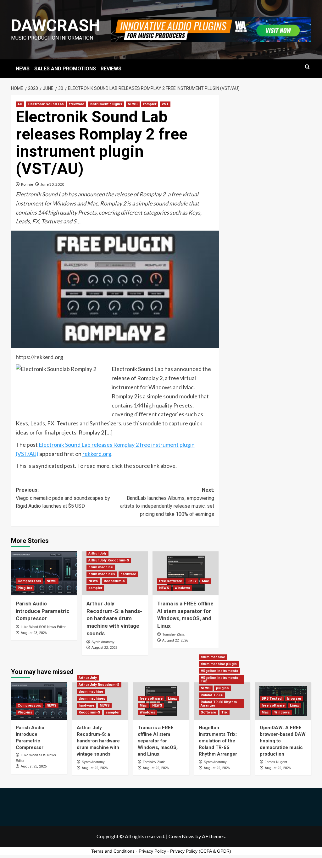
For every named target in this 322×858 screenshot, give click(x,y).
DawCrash (55, 25)
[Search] (307, 67)
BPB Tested (272, 699)
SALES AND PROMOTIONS (65, 69)
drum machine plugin (219, 664)
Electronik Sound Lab (46, 104)
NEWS (23, 69)
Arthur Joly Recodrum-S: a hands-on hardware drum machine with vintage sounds (114, 618)
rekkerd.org (96, 453)
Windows (182, 588)
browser (294, 699)
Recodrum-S (114, 581)
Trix (224, 712)
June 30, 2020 (52, 184)
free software (170, 581)
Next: (167, 502)
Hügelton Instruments (219, 671)
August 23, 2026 (34, 633)
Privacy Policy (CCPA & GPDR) (200, 851)
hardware (128, 574)
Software (208, 712)
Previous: (63, 498)
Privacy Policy (152, 851)
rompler (149, 104)
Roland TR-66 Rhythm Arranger (219, 704)
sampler (95, 588)
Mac (205, 581)
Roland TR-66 (212, 695)
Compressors (29, 581)
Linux (192, 581)
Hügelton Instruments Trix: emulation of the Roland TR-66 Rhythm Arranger (218, 741)
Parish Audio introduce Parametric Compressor (42, 611)
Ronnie (27, 184)
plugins (222, 688)
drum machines (101, 574)
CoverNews (181, 836)
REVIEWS (111, 69)
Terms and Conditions (113, 851)
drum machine (100, 567)
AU (20, 104)
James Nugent (276, 762)
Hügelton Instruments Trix (219, 679)
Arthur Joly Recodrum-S (108, 560)
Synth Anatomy (103, 642)
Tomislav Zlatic (173, 634)
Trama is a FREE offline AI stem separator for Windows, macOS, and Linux (158, 741)
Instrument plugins (106, 104)
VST (165, 104)
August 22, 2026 (104, 648)
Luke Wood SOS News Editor (43, 627)
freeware (76, 104)
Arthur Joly (97, 553)
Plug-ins (25, 588)
